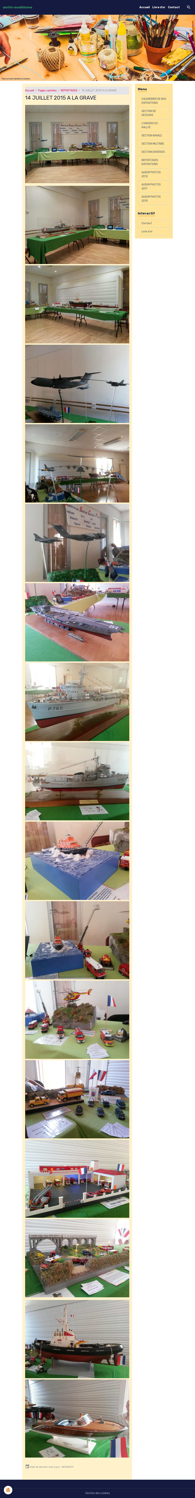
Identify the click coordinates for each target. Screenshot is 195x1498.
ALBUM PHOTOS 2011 (151, 186)
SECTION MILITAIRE (152, 143)
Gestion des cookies (97, 1493)
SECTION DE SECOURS (148, 113)
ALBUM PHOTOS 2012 (151, 174)
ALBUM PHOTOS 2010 (151, 198)
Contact (174, 7)
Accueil (144, 7)
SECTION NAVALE (151, 135)
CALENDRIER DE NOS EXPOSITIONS (153, 101)
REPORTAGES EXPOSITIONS (149, 162)
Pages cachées (47, 90)
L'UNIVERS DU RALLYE (149, 125)
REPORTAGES (69, 90)
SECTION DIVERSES (153, 152)
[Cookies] (8, 1490)
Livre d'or (158, 7)
